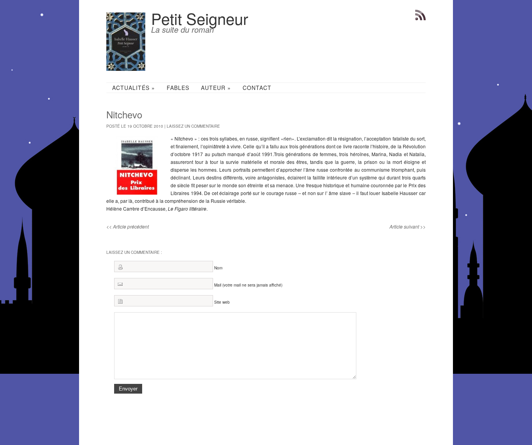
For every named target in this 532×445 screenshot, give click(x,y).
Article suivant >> (407, 226)
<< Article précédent (127, 226)
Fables (178, 87)
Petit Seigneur (199, 18)
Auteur (216, 87)
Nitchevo (124, 114)
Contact (257, 87)
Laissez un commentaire (193, 126)
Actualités (133, 87)
